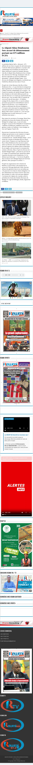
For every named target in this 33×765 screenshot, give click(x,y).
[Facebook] (14, 759)
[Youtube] (18, 759)
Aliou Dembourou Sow (9, 192)
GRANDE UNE (19, 192)
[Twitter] (16, 759)
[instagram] (19, 759)
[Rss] (13, 759)
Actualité (7, 33)
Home (2, 33)
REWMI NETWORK (23, 757)
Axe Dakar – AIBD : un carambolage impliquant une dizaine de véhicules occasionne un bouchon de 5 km (15, 260)
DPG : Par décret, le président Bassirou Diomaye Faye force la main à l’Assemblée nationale (15, 217)
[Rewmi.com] (10, 13)
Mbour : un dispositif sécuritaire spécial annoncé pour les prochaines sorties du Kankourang (16, 239)
